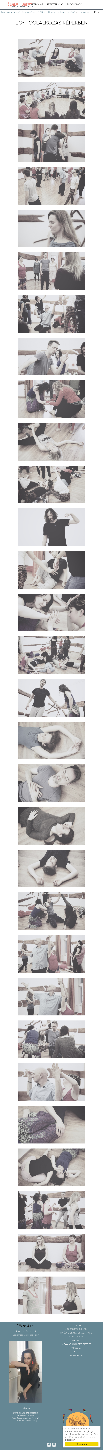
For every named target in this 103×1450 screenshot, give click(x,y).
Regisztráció (55, 4)
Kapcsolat (76, 1348)
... (86, 4)
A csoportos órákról (76, 1329)
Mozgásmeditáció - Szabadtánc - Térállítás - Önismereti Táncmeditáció (20, 5)
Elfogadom (81, 1444)
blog (76, 1352)
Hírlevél (76, 1340)
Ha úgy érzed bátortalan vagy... (76, 1333)
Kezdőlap (37, 4)
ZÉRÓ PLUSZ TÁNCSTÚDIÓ (25, 1413)
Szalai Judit (31, 1331)
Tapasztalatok (76, 1337)
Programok (74, 4)
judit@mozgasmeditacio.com (26, 1335)
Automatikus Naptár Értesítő (76, 1344)
